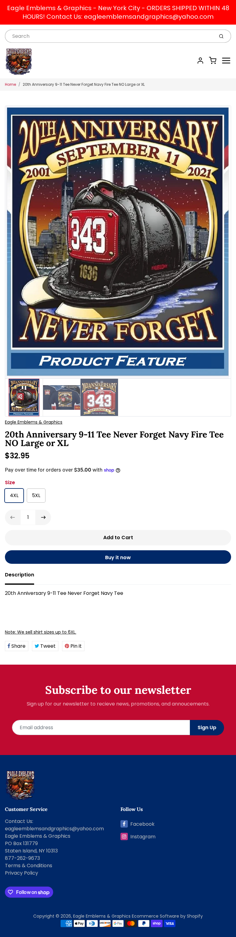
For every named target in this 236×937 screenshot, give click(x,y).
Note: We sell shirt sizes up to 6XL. (40, 632)
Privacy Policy (21, 872)
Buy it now (118, 557)
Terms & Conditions (28, 865)
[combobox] (109, 36)
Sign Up (207, 727)
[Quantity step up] (43, 517)
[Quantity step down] (12, 517)
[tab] (23, 577)
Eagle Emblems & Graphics (33, 422)
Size (10, 482)
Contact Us (18, 821)
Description (19, 574)
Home (10, 84)
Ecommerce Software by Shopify (167, 916)
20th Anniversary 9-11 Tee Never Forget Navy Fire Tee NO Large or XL (84, 84)
